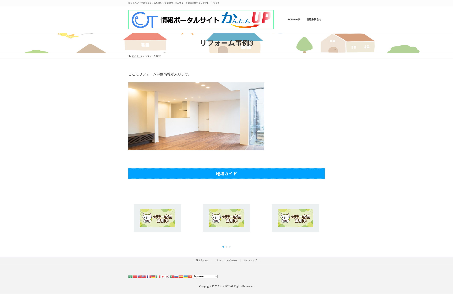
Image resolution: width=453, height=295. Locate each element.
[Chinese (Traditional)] (139, 276)
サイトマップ (250, 260)
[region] (226, 218)
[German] (153, 276)
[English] (144, 276)
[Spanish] (181, 276)
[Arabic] (130, 276)
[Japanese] (162, 276)
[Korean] (167, 276)
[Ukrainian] (186, 276)
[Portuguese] (172, 276)
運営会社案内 (202, 260)
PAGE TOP (439, 282)
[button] (223, 247)
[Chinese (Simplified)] (135, 276)
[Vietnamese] (190, 276)
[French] (149, 276)
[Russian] (176, 276)
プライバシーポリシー (226, 260)
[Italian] (158, 276)
